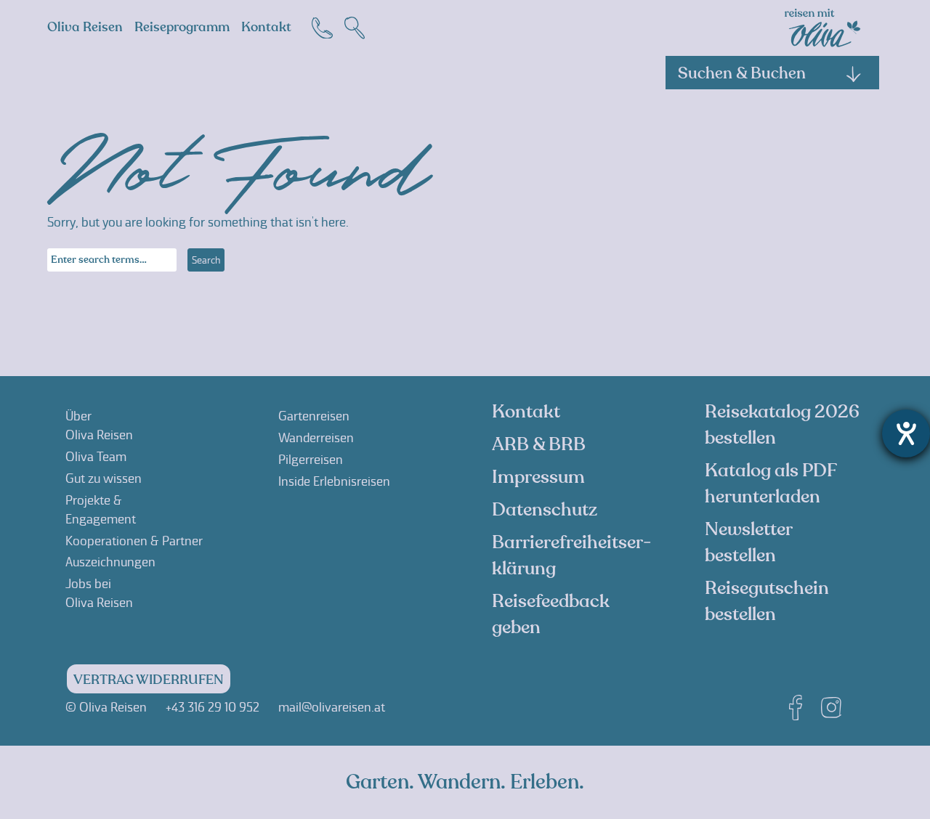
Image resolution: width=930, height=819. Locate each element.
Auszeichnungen (110, 562)
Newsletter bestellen (748, 542)
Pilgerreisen (310, 460)
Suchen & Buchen (742, 73)
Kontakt (266, 27)
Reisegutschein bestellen (767, 601)
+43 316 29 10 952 (212, 707)
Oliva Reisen (85, 27)
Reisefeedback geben (551, 614)
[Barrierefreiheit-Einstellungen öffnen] (906, 433)
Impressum (538, 477)
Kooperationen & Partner (134, 541)
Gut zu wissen (103, 478)
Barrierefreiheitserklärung (571, 555)
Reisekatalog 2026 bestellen (782, 424)
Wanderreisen (316, 438)
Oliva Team (95, 457)
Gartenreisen (313, 416)
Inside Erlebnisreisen (334, 481)
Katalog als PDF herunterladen (770, 483)
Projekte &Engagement (100, 509)
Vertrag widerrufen (148, 680)
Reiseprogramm (182, 27)
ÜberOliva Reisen (99, 425)
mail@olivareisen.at (331, 707)
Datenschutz (544, 509)
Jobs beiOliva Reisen (99, 593)
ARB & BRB (539, 444)
